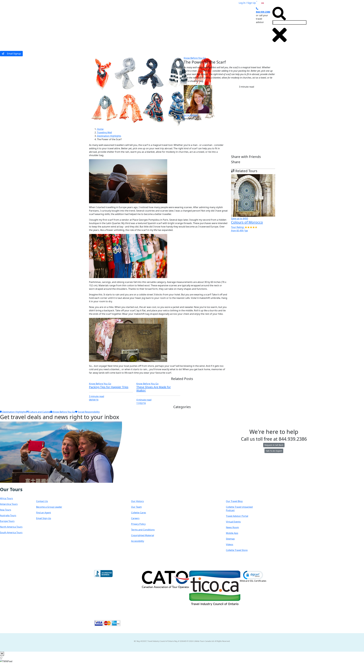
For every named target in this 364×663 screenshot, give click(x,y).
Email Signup (13, 53)
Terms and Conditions (143, 529)
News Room (232, 527)
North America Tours (11, 526)
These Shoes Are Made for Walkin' (153, 388)
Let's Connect (50, 492)
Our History (137, 501)
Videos (229, 544)
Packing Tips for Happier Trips (108, 387)
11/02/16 (141, 403)
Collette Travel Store (237, 550)
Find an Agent (43, 512)
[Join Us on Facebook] (3, 485)
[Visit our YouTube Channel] (17, 485)
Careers (135, 518)
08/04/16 (93, 399)
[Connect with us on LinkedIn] (11, 485)
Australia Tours (8, 515)
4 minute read (143, 399)
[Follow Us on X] (8, 485)
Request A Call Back (273, 445)
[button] (253, 575)
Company (141, 492)
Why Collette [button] (177, 26)
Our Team (136, 506)
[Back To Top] (2, 654)
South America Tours (11, 532)
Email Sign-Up (43, 518)
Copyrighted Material (142, 535)
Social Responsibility (88, 411)
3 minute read (96, 396)
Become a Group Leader (49, 506)
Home (100, 129)
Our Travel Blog (234, 501)
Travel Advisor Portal (237, 516)
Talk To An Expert (274, 450)
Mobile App (232, 533)
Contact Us (42, 501)
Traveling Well (104, 132)
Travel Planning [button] (227, 26)
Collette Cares (138, 512)
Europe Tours (7, 521)
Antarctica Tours (9, 504)
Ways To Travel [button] (154, 26)
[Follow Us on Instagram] (6, 485)
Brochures (208, 26)
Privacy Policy (138, 524)
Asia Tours (5, 509)
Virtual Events (233, 521)
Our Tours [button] (132, 26)
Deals (194, 26)
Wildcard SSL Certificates (253, 580)
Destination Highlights (109, 135)
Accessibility (137, 541)
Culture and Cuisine (39, 411)
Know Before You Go (195, 58)
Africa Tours (6, 498)
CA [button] (266, 2)
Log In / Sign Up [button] (247, 2)
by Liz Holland (191, 115)
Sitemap (230, 538)
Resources (237, 492)
